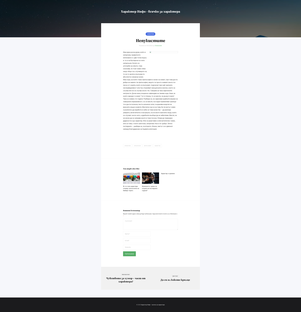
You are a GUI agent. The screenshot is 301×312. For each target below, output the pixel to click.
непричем (128, 146)
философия (147, 146)
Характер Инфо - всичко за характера (150, 12)
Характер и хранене (168, 174)
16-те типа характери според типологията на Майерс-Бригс (131, 188)
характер (157, 146)
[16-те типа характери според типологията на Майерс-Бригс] (131, 178)
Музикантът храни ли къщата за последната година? (149, 188)
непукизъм (137, 146)
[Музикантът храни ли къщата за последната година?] (150, 178)
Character (158, 46)
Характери (150, 34)
